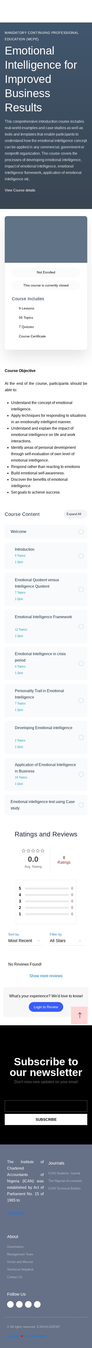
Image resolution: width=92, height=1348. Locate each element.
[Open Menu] (7, 10)
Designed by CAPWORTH (26, 1336)
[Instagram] (37, 1304)
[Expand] (10, 549)
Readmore (16, 1213)
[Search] (83, 11)
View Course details (20, 190)
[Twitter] (19, 1304)
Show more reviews (46, 976)
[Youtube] (28, 1304)
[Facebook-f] (10, 1304)
